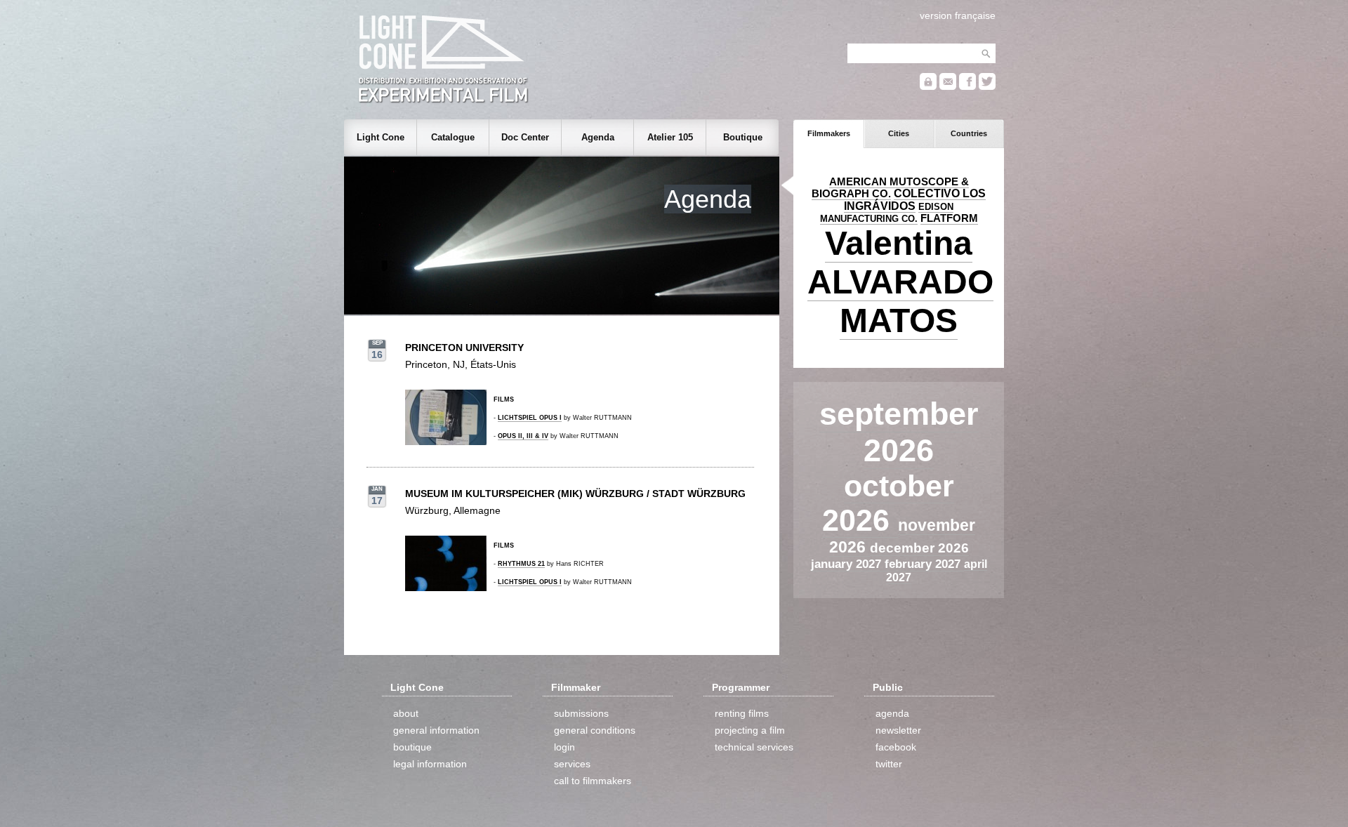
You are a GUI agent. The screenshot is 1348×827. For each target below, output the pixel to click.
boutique (412, 747)
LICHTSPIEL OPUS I (530, 417)
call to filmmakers (592, 780)
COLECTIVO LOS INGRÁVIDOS (915, 199)
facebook (895, 747)
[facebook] (967, 86)
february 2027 (924, 564)
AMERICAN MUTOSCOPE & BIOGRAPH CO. (890, 187)
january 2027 (848, 564)
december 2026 (919, 548)
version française (958, 15)
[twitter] (987, 86)
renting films (742, 713)
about (405, 713)
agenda (892, 713)
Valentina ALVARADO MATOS (900, 282)
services (572, 763)
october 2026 (888, 503)
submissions (581, 713)
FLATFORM (949, 218)
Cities (898, 133)
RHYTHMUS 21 (521, 563)
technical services (754, 747)
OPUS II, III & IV (523, 435)
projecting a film (750, 730)
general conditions (594, 730)
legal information (430, 763)
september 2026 (899, 432)
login (564, 747)
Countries (969, 133)
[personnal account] (928, 86)
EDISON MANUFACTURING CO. (887, 212)
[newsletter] (947, 86)
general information (436, 730)
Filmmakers (828, 133)
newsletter (898, 730)
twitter (888, 763)
